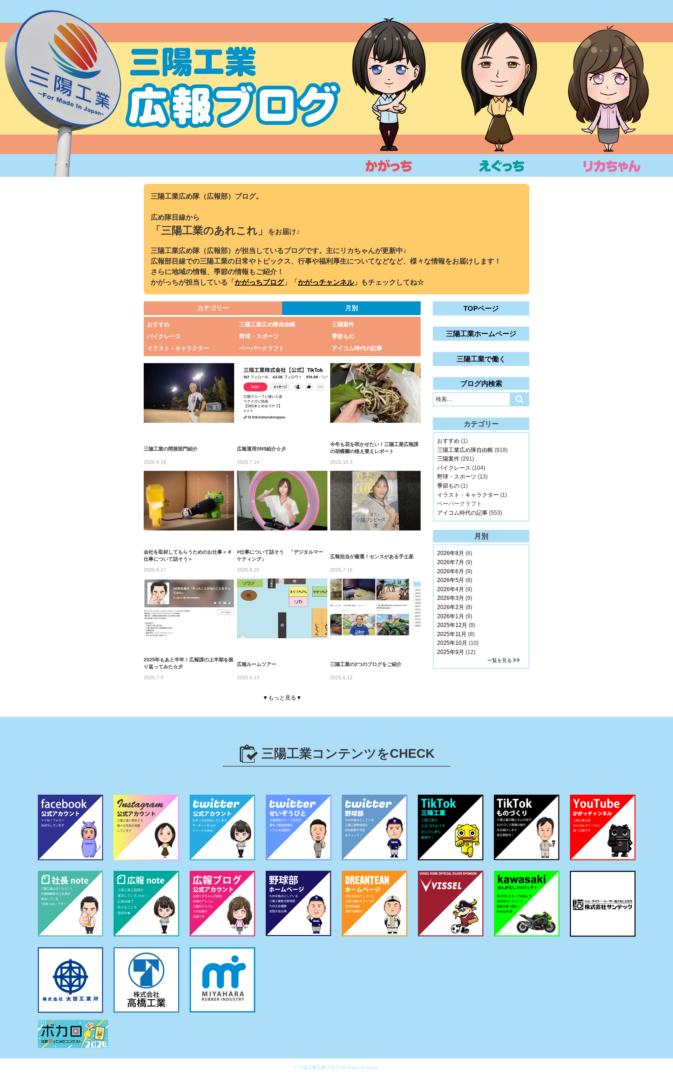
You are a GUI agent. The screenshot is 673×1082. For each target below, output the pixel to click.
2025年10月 (452, 643)
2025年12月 (452, 625)
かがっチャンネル (326, 282)
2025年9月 (450, 652)
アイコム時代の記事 (357, 348)
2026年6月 (450, 571)
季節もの (343, 336)
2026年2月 (450, 607)
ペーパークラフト (261, 348)
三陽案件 (343, 324)
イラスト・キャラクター (178, 348)
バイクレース (164, 336)
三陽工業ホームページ (481, 334)
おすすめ (158, 324)
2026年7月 (450, 562)
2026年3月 (450, 598)
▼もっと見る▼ (282, 698)
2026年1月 (450, 616)
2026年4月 (450, 589)
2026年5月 (450, 580)
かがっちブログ (259, 282)
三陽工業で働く (481, 359)
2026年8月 (450, 553)
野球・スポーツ (259, 336)
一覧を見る (499, 660)
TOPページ (481, 308)
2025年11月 (452, 634)
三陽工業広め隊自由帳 (267, 324)
